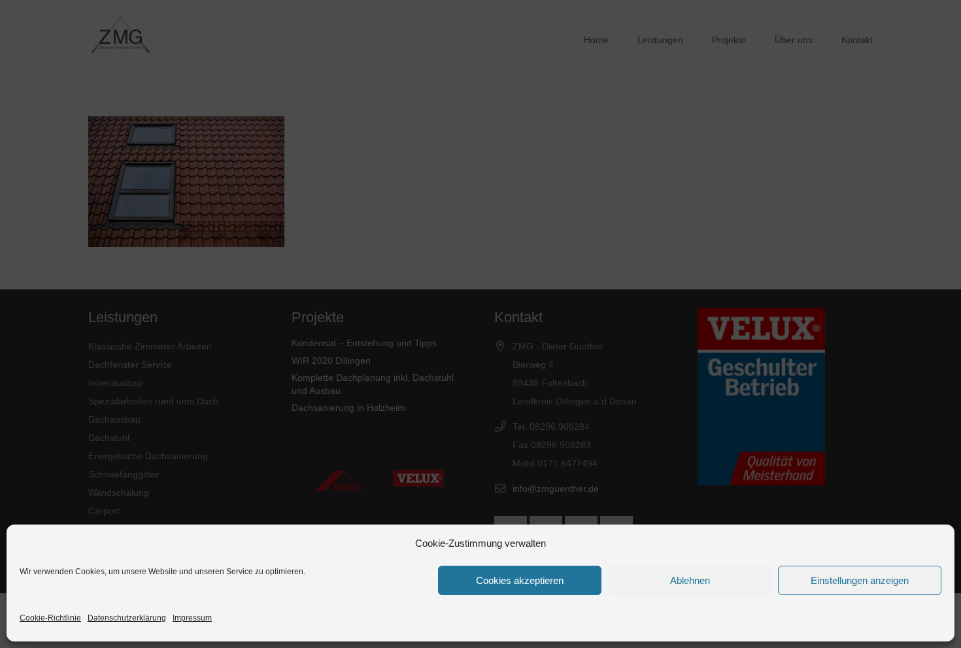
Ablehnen (690, 580)
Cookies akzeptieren (520, 580)
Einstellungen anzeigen (860, 580)
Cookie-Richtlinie (50, 618)
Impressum (192, 618)
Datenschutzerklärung (127, 618)
